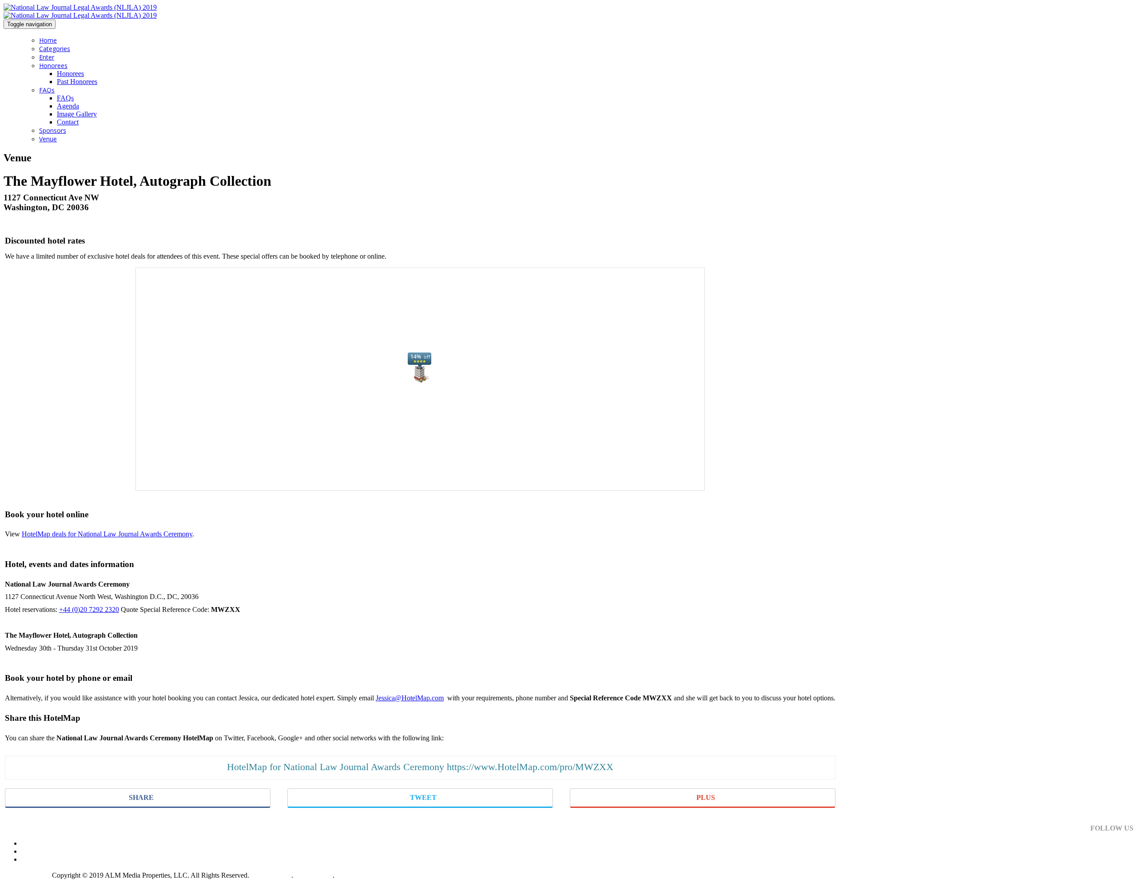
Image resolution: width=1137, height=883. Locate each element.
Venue (48, 139)
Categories (54, 48)
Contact (68, 122)
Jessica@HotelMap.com (410, 698)
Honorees (53, 65)
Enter (46, 57)
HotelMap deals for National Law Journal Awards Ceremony (107, 534)
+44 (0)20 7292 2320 (89, 609)
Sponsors (52, 130)
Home (48, 40)
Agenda (68, 106)
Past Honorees (77, 81)
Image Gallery (77, 114)
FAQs (47, 90)
